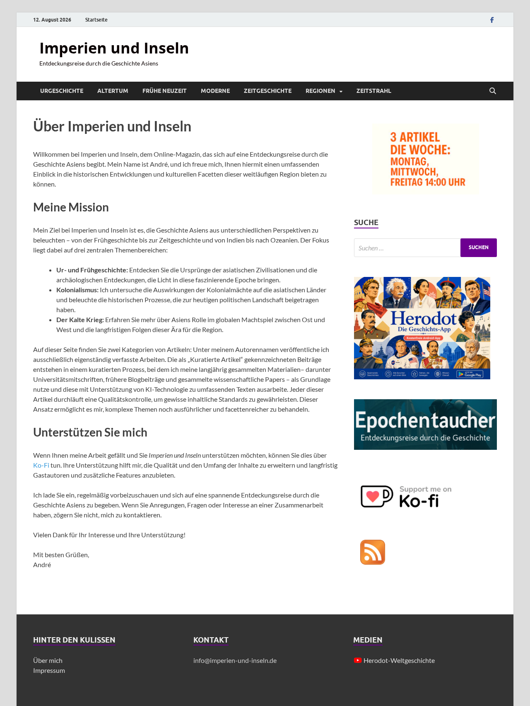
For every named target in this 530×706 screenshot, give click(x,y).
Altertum (112, 90)
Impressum (49, 670)
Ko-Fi (42, 465)
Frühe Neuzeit (164, 90)
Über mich (48, 660)
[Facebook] (492, 19)
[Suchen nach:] (425, 247)
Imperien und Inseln (114, 48)
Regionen (320, 90)
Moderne (215, 90)
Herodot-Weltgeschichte (399, 660)
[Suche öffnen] (493, 91)
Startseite (96, 20)
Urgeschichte (61, 90)
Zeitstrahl (374, 90)
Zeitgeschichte (268, 90)
